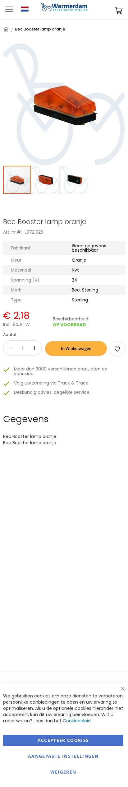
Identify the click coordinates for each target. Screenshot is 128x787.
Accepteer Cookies (63, 740)
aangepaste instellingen (63, 756)
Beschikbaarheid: (71, 319)
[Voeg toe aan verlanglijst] (117, 348)
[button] (46, 179)
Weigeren (63, 772)
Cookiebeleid (77, 721)
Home (6, 29)
